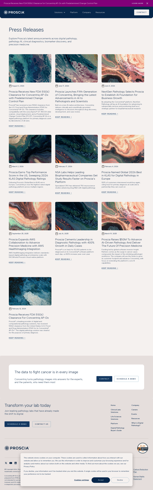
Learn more (137, 3)
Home (113, 405)
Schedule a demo (17, 424)
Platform (74, 12)
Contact (142, 12)
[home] (14, 12)
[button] (60, 12)
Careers (134, 410)
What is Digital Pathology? (137, 424)
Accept (101, 480)
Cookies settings (81, 480)
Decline (120, 480)
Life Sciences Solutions (116, 418)
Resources (100, 12)
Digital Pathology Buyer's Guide (117, 429)
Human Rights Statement (138, 477)
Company (86, 12)
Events (134, 414)
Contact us (41, 424)
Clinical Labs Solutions (116, 411)
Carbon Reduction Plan (140, 470)
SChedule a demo (126, 379)
